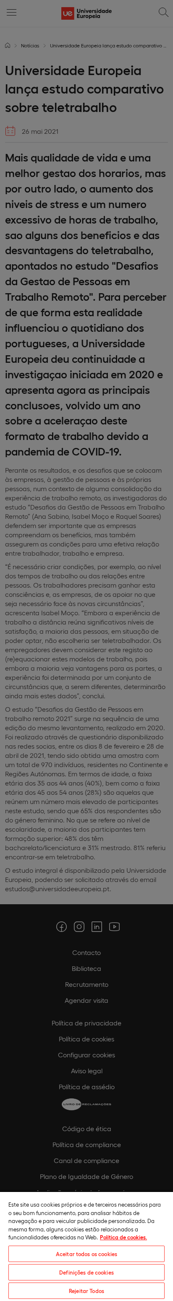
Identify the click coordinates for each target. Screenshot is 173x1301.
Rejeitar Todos (86, 1291)
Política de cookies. (123, 1237)
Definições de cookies (86, 1272)
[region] (86, 1246)
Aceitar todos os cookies (86, 1254)
